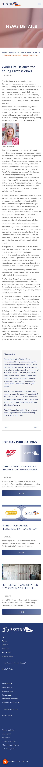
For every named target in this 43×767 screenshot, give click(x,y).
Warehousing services (10, 745)
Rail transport (7, 687)
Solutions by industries (11, 702)
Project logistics (8, 730)
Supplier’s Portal (7, 669)
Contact (5, 645)
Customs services (9, 741)
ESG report (6, 734)
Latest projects (7, 656)
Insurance (6, 737)
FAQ (3, 637)
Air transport (7, 684)
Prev (6, 427)
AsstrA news (6, 652)
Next (36, 427)
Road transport (8, 691)
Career (4, 641)
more (21, 493)
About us (5, 648)
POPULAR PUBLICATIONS (19, 442)
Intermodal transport (10, 698)
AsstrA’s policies (7, 715)
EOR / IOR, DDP (8, 749)
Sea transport (7, 695)
